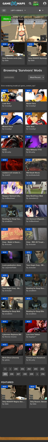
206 (11, 374)
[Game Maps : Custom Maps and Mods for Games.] (13, 3)
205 (5, 374)
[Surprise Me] (41, 10)
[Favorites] (4, 10)
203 (35, 369)
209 (31, 374)
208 (25, 374)
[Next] (43, 38)
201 (22, 369)
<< (5, 369)
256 (42, 374)
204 (42, 369)
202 (29, 369)
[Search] (30, 3)
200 (15, 369)
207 (18, 374)
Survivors (9, 77)
